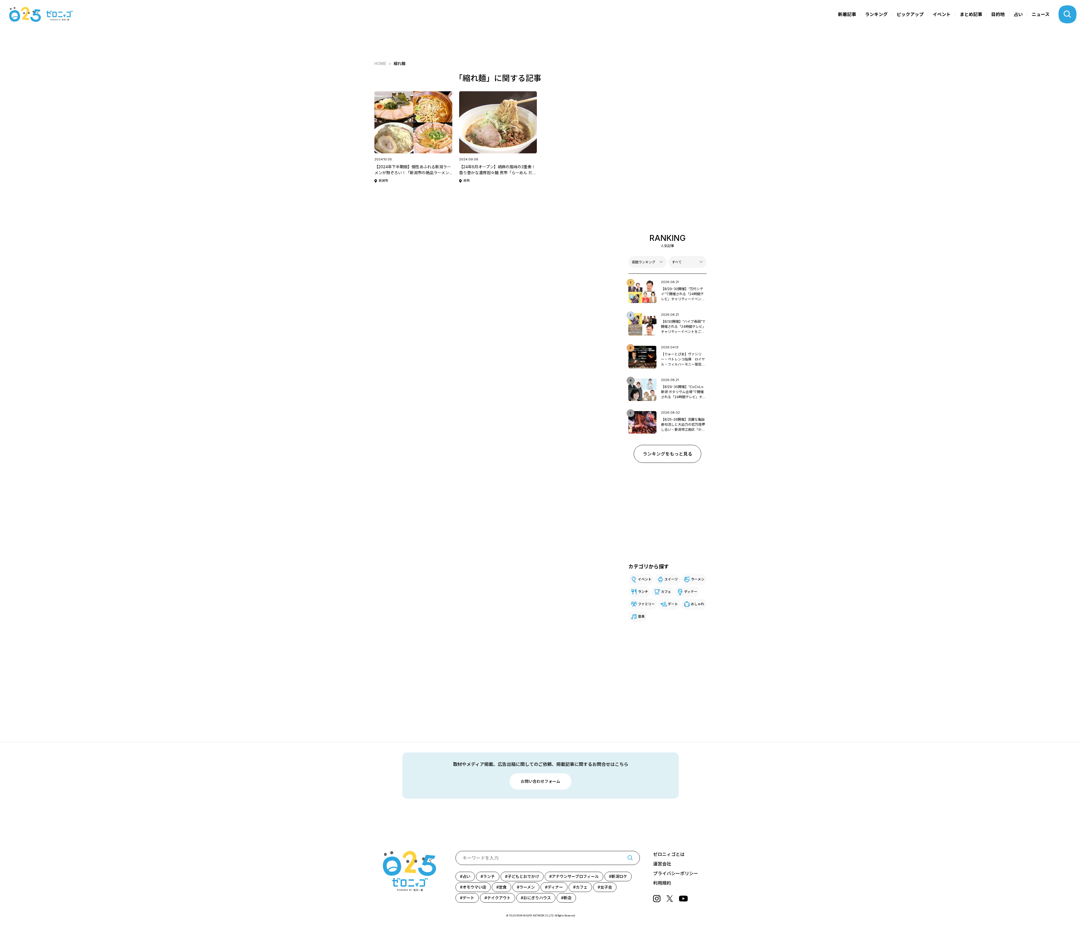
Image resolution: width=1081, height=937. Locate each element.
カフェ (666, 591)
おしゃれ (697, 604)
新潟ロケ (619, 876)
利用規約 (662, 883)
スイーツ (671, 579)
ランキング (876, 14)
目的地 (998, 14)
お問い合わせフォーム (540, 781)
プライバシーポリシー (675, 873)
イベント (942, 14)
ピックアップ (910, 14)
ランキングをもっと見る (667, 454)
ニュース (1040, 14)
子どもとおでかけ (523, 876)
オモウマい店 (474, 887)
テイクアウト (499, 897)
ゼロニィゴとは (669, 854)
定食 (503, 887)
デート (673, 604)
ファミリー (646, 604)
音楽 (641, 616)
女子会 (606, 887)
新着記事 (847, 14)
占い (1018, 14)
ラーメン (697, 579)
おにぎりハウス (537, 897)
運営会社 (662, 864)
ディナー (690, 591)
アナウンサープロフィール (575, 876)
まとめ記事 (971, 14)
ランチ (643, 591)
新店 (567, 897)
